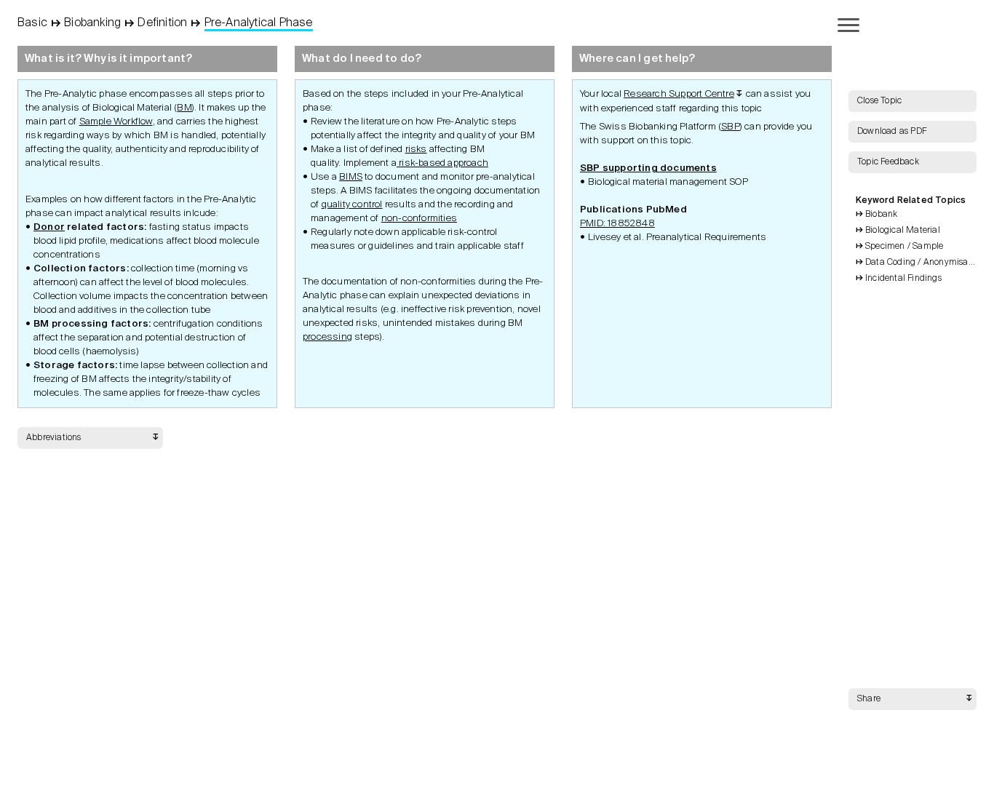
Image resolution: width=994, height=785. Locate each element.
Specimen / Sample (904, 246)
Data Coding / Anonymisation (921, 262)
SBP (730, 127)
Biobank (881, 214)
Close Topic (879, 101)
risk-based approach (442, 163)
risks (416, 149)
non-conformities (419, 218)
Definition (162, 23)
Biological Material (902, 230)
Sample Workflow (116, 122)
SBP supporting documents (648, 168)
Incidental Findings (903, 278)
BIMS (350, 177)
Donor (49, 227)
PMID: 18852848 (617, 223)
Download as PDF (891, 131)
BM (184, 108)
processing (327, 337)
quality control (352, 205)
